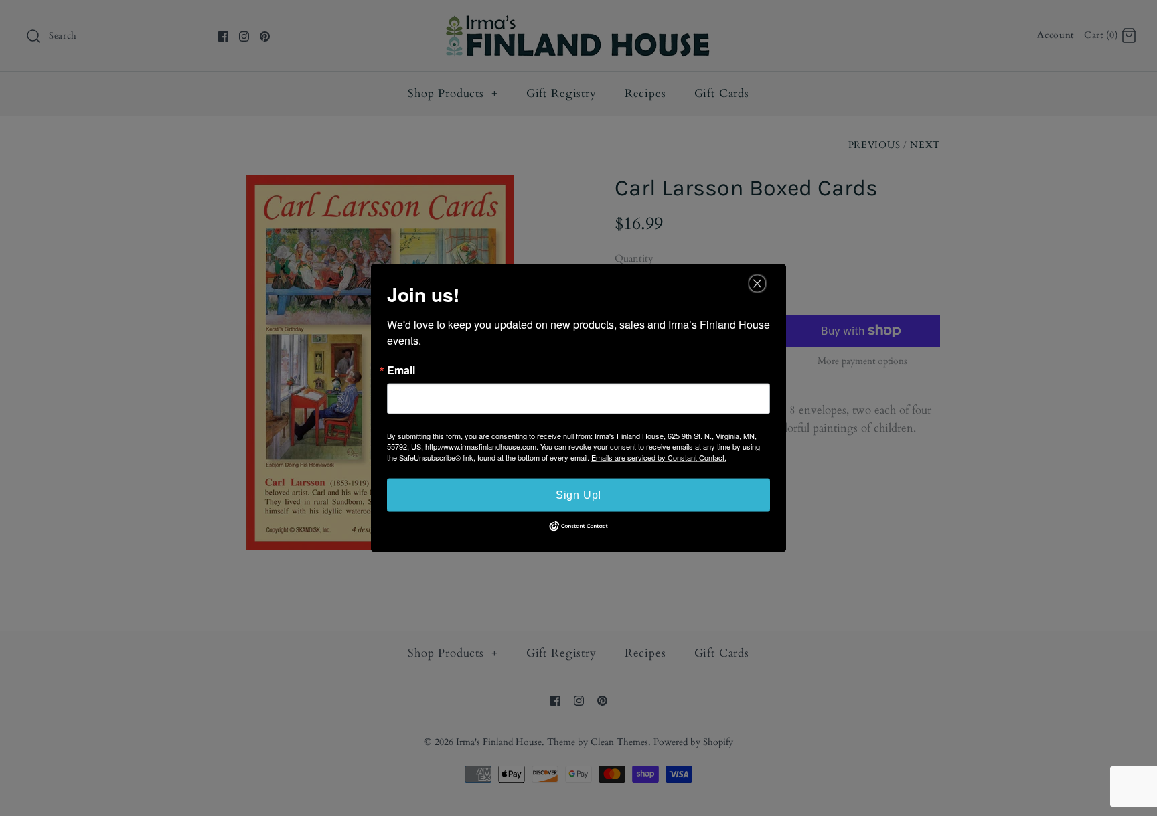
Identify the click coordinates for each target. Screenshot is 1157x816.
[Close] (757, 283)
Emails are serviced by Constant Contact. (658, 456)
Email (401, 369)
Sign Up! (578, 494)
